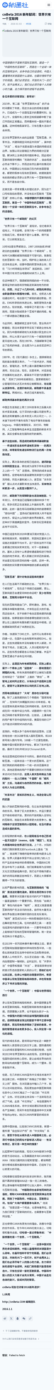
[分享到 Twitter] (11, 1318)
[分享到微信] (23, 1318)
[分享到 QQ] (17, 1318)
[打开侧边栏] (49, 5)
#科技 (28, 23)
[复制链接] (30, 1318)
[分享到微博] (4, 1318)
